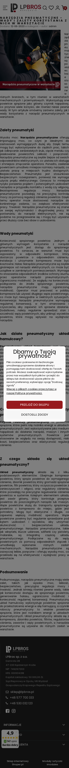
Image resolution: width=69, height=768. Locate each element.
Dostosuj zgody (34, 415)
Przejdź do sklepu (34, 405)
